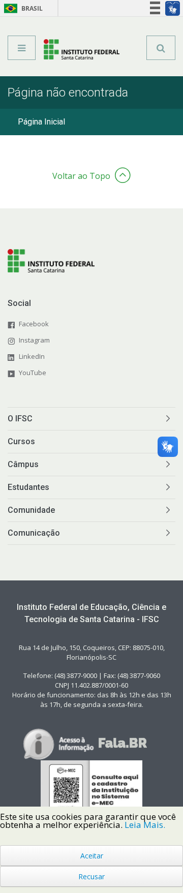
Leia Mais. (145, 824)
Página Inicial (41, 122)
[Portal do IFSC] (81, 51)
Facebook (34, 323)
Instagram (34, 340)
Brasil (21, 8)
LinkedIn (32, 356)
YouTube (32, 372)
